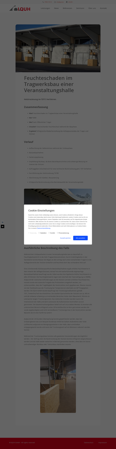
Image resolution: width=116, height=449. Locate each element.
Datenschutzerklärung (43, 228)
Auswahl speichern (65, 238)
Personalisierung (64, 233)
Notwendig (33, 233)
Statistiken (43, 233)
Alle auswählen (80, 238)
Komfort (52, 233)
